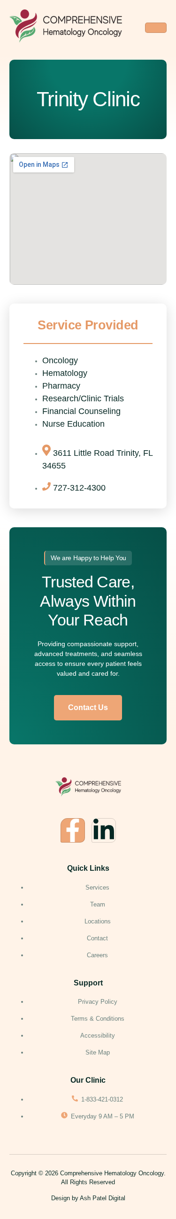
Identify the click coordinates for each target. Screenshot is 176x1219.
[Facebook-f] (73, 830)
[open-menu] (156, 28)
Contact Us (88, 707)
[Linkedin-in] (104, 830)
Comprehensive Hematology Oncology (112, 1173)
